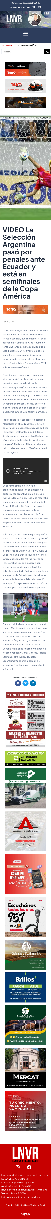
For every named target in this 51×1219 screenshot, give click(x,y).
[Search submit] (47, 52)
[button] (25, 33)
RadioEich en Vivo (21, 7)
